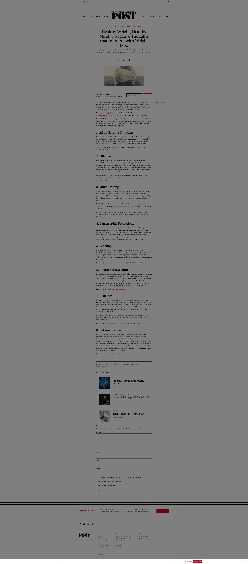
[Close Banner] (242, 561)
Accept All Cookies (198, 561)
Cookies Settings (188, 561)
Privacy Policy (72, 560)
